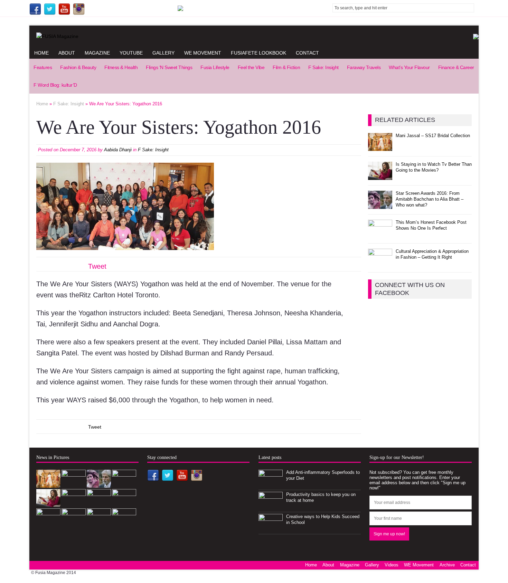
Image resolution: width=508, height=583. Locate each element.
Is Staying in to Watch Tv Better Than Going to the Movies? (434, 167)
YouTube (131, 53)
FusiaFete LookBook (258, 53)
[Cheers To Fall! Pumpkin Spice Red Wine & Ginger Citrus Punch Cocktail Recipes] (99, 522)
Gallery (163, 53)
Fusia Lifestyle (214, 67)
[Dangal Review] (48, 522)
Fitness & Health (121, 67)
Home (41, 53)
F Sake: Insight (323, 67)
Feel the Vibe (251, 67)
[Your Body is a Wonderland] (99, 503)
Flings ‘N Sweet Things (169, 67)
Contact (307, 53)
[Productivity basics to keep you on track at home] (270, 506)
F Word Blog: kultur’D (55, 85)
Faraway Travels (364, 67)
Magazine (97, 53)
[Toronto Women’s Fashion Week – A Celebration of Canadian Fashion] (74, 522)
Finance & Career (456, 67)
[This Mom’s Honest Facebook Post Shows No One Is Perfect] (380, 234)
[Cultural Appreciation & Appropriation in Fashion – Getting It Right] (380, 263)
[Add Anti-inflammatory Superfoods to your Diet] (270, 484)
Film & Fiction (286, 67)
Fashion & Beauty (78, 67)
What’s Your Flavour (409, 67)
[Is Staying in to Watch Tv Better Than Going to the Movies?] (380, 176)
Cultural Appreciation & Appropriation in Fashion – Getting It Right (432, 254)
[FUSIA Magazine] (254, 36)
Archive (447, 564)
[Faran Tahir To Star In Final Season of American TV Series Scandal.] (124, 484)
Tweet (97, 266)
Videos (391, 564)
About (66, 53)
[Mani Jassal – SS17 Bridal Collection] (380, 147)
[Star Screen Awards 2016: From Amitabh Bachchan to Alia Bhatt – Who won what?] (380, 205)
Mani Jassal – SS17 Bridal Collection (433, 135)
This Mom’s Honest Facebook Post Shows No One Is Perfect (431, 225)
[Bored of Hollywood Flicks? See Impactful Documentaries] (124, 522)
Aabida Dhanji (118, 149)
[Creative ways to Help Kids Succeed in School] (270, 528)
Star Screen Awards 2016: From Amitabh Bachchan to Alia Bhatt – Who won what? (429, 199)
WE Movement (202, 53)
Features (43, 67)
